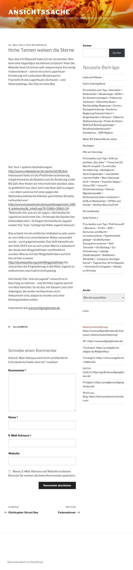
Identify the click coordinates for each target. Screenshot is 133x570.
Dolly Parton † (90, 217)
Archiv (87, 290)
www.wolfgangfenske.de (44, 308)
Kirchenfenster (91, 211)
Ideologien (88, 145)
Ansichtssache (39, 12)
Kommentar (17, 370)
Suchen (87, 45)
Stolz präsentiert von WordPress (25, 562)
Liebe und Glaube (92, 77)
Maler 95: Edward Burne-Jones (100, 139)
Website (14, 453)
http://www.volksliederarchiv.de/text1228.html (38, 171)
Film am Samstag (92, 151)
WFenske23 (39, 45)
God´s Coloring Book (94, 83)
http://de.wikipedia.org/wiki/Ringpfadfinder (36, 262)
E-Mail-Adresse (19, 435)
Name (13, 417)
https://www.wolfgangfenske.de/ (105, 341)
